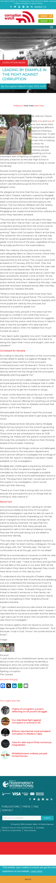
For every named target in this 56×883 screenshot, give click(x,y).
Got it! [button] (28, 879)
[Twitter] (15, 7)
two (49, 121)
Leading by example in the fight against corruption (24, 74)
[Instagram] (23, 7)
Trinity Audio (28, 106)
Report (44, 16)
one (40, 121)
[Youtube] (19, 7)
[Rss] (32, 7)
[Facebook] (11, 7)
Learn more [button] (36, 871)
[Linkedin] (27, 7)
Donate (44, 21)
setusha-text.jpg (9, 679)
